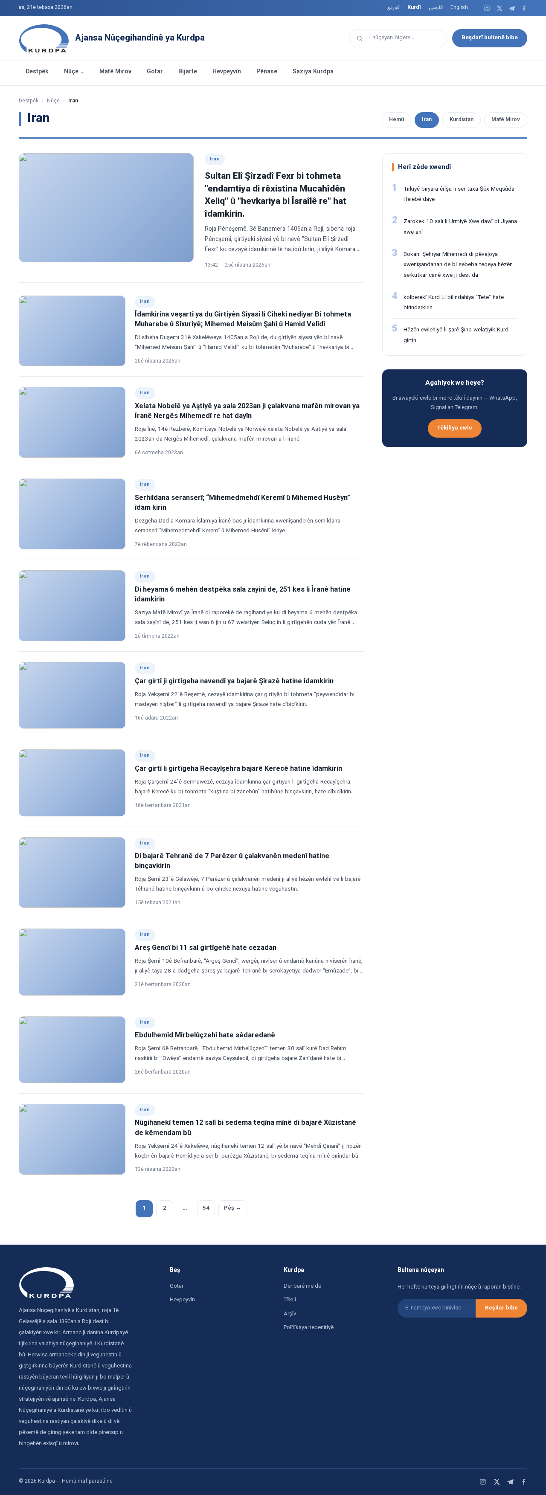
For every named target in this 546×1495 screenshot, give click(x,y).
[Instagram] (487, 8)
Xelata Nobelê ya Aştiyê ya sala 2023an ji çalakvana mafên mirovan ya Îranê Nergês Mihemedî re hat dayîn (247, 411)
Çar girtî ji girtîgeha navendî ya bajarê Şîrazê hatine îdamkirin (234, 681)
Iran (427, 120)
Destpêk (37, 72)
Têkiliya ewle (454, 428)
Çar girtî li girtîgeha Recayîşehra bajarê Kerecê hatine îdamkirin (238, 769)
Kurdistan (461, 120)
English (459, 7)
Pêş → (232, 1208)
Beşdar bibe (501, 1308)
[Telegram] (511, 8)
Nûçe (71, 72)
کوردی (393, 7)
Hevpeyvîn (226, 72)
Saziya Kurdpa (313, 72)
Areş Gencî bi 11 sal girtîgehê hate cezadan (205, 948)
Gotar (155, 72)
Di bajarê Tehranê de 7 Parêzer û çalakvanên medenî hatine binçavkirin (232, 861)
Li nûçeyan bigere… (390, 37)
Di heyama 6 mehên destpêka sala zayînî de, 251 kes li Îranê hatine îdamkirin (243, 594)
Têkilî (290, 1300)
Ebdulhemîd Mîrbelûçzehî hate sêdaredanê (205, 1035)
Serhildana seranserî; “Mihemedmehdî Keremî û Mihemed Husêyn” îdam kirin (242, 503)
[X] (499, 8)
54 (206, 1208)
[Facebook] (524, 8)
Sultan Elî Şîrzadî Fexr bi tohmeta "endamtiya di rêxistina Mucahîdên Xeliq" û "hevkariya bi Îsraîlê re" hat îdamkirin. (275, 195)
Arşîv (290, 1314)
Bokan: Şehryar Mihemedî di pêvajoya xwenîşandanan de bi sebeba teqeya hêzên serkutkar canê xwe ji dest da (458, 265)
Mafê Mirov (115, 72)
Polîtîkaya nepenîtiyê (309, 1328)
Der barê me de (302, 1286)
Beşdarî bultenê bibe (490, 37)
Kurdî (414, 7)
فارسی (436, 7)
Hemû (396, 120)
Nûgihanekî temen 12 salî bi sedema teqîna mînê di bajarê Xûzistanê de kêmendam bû (245, 1128)
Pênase (266, 72)
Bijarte (187, 72)
